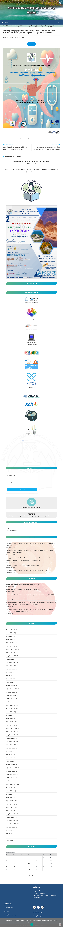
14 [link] (14, 863)
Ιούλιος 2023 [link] (9, 751)
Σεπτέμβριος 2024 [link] (11, 705)
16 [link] (29, 863)
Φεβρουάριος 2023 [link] (11, 768)
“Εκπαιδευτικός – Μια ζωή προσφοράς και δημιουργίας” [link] (31, 161)
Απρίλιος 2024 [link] (10, 721)
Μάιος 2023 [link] (9, 758)
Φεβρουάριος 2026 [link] (11, 649)
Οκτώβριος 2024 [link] (11, 702)
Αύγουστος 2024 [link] (10, 708)
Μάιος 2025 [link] (9, 679)
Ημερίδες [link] (31, 138)
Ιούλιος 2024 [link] (9, 712)
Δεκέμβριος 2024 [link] (11, 695)
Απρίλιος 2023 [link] (10, 761)
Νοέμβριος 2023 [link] (10, 738)
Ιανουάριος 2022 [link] (10, 810)
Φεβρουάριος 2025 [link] (11, 689)
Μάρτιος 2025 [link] (10, 685)
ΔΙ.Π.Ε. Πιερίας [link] (9, 37)
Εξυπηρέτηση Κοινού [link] (39, 916)
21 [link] (14, 866)
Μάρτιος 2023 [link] (10, 764)
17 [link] (36, 863)
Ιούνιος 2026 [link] (9, 636)
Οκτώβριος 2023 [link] (11, 741)
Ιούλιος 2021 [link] (9, 830)
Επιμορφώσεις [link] (24, 138)
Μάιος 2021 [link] (9, 837)
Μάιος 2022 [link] (9, 797)
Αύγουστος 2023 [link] (10, 748)
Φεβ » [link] (33, 875)
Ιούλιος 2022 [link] (9, 791)
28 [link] (14, 869)
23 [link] (29, 866)
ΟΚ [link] (32, 924)
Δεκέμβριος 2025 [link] (11, 656)
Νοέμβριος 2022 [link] (10, 777)
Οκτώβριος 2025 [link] (11, 662)
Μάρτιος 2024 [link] (10, 725)
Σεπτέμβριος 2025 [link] (11, 666)
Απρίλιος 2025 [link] (10, 682)
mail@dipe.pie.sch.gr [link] (10, 915)
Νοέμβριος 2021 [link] (10, 817)
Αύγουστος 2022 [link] (10, 787)
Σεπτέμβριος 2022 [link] (11, 784)
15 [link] (21, 863)
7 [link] (13, 860)
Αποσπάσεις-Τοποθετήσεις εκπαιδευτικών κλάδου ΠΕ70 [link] (22, 565)
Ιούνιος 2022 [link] (9, 794)
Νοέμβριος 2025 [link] (10, 659)
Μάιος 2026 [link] (9, 639)
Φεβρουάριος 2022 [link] (11, 807)
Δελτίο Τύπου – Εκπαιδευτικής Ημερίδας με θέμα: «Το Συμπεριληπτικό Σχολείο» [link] (31, 169)
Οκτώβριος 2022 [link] (11, 781)
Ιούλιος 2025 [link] (9, 672)
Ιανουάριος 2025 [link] (10, 692)
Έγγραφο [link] (31, 44)
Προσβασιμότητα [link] (38, 912)
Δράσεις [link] (31, 319)
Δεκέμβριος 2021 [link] (11, 814)
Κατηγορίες (9, 528)
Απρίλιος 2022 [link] (10, 800)
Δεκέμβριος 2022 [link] (11, 774)
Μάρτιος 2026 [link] (10, 646)
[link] (61, 2)
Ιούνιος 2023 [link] (9, 754)
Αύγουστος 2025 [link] (10, 669)
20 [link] (6, 866)
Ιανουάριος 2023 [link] (10, 771)
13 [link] (6, 863)
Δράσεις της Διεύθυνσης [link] (14, 138)
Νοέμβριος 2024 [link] (10, 698)
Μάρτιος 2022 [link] (10, 804)
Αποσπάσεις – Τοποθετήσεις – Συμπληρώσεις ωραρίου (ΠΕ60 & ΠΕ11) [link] (26, 570)
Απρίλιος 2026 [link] (10, 642)
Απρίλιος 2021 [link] (10, 840)
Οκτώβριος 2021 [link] (11, 820)
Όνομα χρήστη (11, 475)
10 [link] (36, 860)
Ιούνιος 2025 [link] (9, 675)
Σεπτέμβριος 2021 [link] (11, 824)
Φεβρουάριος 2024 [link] (11, 728)
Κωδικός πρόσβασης (12, 482)
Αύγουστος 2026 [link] (10, 629)
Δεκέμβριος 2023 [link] (11, 735)
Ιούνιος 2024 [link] (9, 715)
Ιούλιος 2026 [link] (9, 633)
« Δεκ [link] (29, 875)
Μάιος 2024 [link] (9, 718)
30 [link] (29, 869)
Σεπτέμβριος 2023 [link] (11, 745)
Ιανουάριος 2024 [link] (10, 731)
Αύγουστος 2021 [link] (10, 827)
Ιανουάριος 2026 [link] (10, 652)
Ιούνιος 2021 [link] (9, 833)
